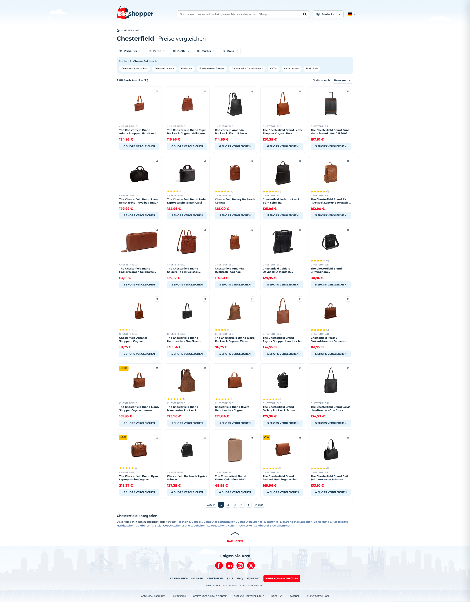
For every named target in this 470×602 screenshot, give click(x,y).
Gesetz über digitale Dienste (210, 596)
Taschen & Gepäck (189, 521)
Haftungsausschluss (152, 596)
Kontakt (253, 578)
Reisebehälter (195, 525)
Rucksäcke (312, 68)
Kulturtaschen (291, 68)
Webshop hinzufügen (281, 578)
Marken (197, 578)
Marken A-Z (132, 30)
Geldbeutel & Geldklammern (247, 68)
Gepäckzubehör (173, 525)
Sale (230, 578)
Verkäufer (215, 578)
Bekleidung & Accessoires (331, 521)
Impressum (179, 596)
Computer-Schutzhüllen (134, 68)
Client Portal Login (318, 596)
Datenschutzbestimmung (249, 596)
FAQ (240, 578)
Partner (295, 596)
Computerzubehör (164, 68)
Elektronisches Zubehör (212, 68)
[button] (350, 14)
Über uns (276, 596)
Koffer (273, 68)
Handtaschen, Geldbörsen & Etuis (139, 525)
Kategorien (179, 578)
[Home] (120, 30)
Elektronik (186, 68)
